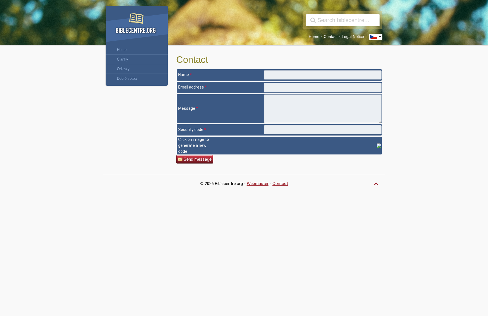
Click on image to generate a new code (193, 145)
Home (314, 37)
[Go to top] (377, 184)
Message (188, 108)
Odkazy (123, 69)
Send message (198, 159)
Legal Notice (353, 37)
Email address (192, 87)
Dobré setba (127, 78)
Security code (192, 129)
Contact (330, 37)
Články (122, 59)
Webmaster (258, 183)
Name (184, 74)
